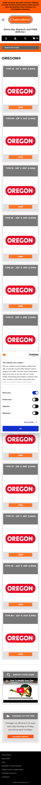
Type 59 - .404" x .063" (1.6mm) (20, 566)
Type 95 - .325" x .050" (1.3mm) (20, 218)
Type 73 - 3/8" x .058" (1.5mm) (20, 466)
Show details (29, 422)
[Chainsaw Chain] (20, 90)
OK (20, 429)
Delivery (6, 759)
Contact (6, 777)
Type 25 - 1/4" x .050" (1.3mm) (20, 69)
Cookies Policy (9, 773)
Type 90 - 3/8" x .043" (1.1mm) (20, 118)
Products (6, 755)
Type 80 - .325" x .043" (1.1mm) (20, 615)
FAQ (3, 762)
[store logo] (20, 19)
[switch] (35, 400)
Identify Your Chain (11, 766)
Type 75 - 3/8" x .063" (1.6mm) (21, 516)
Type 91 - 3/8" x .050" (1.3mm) (20, 168)
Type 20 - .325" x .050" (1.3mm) (20, 267)
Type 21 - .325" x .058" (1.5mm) (20, 317)
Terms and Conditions (12, 770)
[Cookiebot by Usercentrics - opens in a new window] (29, 354)
